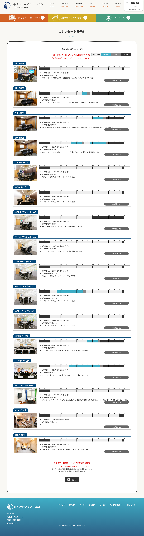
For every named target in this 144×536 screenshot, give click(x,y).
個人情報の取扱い (116, 505)
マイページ (119, 17)
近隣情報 (105, 4)
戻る (74, 479)
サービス (92, 4)
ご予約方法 (64, 4)
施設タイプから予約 (71, 17)
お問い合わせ (130, 505)
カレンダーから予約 (29, 17)
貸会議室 (79, 4)
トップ (52, 4)
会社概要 (118, 4)
